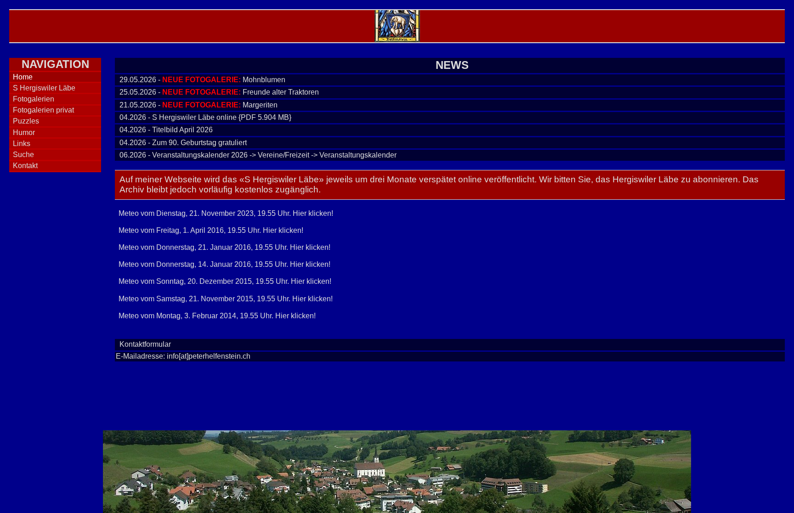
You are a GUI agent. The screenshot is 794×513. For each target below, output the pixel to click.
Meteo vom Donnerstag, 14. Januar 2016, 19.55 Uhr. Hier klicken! (224, 264)
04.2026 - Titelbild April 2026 (166, 130)
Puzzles (26, 121)
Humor (24, 132)
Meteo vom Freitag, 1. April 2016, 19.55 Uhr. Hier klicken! (211, 230)
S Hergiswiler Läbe (44, 88)
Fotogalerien (33, 99)
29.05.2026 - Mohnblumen (202, 80)
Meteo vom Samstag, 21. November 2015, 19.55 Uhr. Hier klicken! (226, 299)
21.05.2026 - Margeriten (198, 105)
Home (23, 77)
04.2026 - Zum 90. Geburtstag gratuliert (183, 143)
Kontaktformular (145, 344)
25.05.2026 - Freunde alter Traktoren (219, 92)
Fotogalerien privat (43, 110)
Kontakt (25, 165)
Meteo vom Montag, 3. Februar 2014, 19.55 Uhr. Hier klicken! (217, 316)
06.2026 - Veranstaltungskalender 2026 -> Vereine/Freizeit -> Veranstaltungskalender (258, 155)
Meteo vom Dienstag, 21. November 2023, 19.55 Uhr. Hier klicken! (226, 213)
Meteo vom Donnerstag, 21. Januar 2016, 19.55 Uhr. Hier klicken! (224, 247)
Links (21, 143)
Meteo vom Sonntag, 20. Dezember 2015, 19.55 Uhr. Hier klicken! (225, 281)
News (452, 65)
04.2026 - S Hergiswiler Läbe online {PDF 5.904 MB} (205, 117)
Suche (23, 154)
